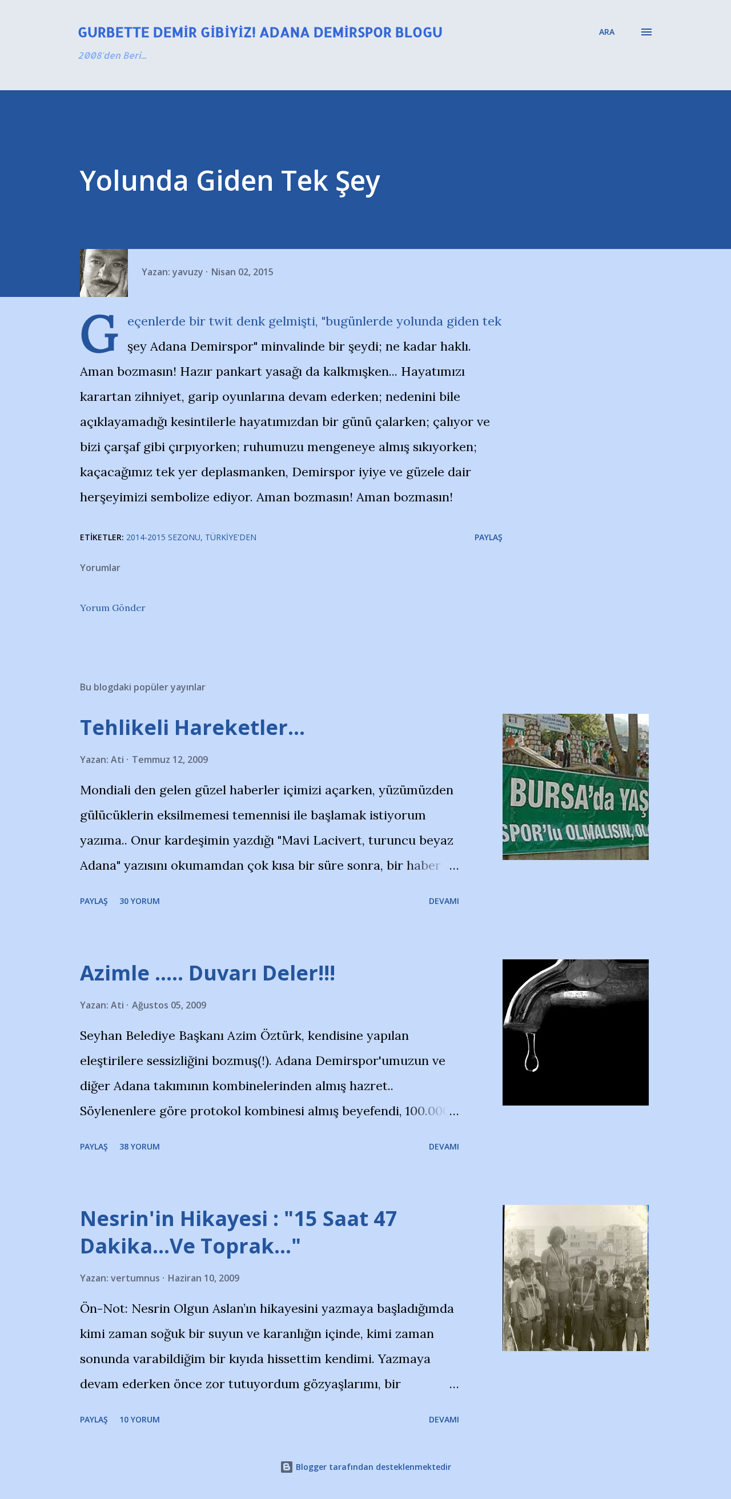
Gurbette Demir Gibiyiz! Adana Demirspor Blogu (260, 32)
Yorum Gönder (113, 607)
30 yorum (139, 900)
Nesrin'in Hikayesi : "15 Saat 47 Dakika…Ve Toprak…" (238, 1232)
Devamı (444, 900)
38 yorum (139, 1146)
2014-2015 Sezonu (163, 537)
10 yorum (139, 1419)
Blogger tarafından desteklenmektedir (372, 1466)
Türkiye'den (230, 537)
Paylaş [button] (489, 537)
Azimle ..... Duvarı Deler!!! (207, 973)
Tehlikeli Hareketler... (192, 727)
